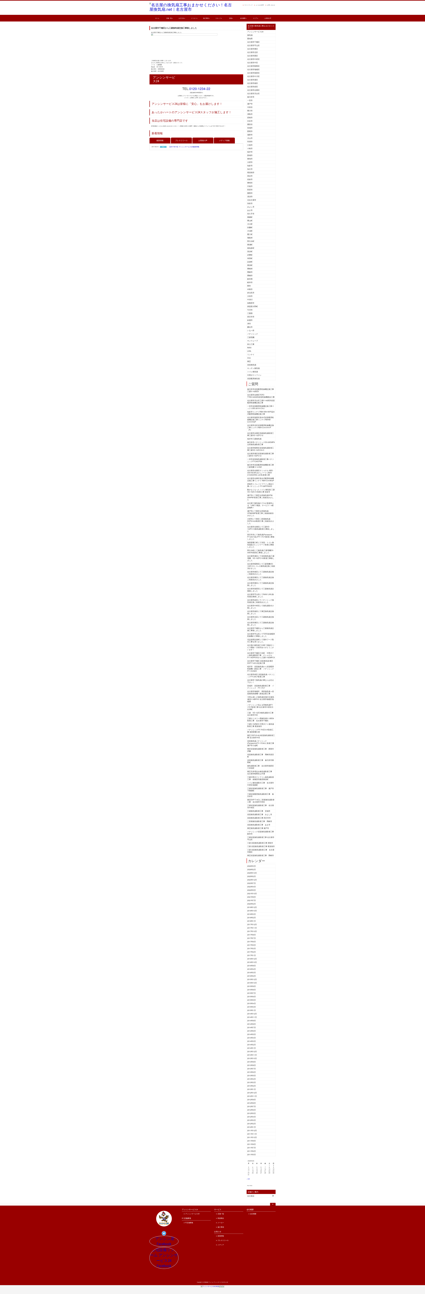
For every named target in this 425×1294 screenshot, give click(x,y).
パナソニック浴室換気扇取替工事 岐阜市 (260, 832)
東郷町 (250, 217)
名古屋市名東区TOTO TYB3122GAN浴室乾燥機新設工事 (261, 395)
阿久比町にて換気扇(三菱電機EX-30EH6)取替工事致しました (260, 551)
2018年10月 (252, 910)
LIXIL (249, 351)
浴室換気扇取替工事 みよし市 (259, 814)
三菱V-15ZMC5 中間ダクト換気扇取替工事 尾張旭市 (260, 725)
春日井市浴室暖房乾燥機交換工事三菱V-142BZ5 (260, 390)
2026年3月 (251, 866)
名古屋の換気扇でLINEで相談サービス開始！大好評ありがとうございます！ (260, 647)
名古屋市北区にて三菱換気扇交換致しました (260, 618)
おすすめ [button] (181, 18)
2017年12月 (252, 924)
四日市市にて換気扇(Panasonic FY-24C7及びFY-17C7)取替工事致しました (260, 536)
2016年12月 (252, 958)
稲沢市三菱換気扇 (254, 438)
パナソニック (252, 334)
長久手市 (250, 213)
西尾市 (250, 131)
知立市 (250, 169)
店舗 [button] (230, 18)
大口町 (250, 224)
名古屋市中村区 (253, 59)
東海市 (250, 158)
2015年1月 (251, 1010)
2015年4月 (251, 1003)
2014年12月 (252, 1013)
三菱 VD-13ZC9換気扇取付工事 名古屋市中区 (260, 713)
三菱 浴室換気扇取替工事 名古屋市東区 (260, 850)
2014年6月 (251, 1031)
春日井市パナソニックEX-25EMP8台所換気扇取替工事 (261, 443)
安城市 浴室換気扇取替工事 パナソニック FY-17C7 (260, 686)
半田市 (250, 107)
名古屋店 (250, 1196)
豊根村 (250, 268)
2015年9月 (251, 986)
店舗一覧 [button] (169, 18)
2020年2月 (251, 904)
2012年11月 (252, 1096)
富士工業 (250, 344)
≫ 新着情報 (220, 1236)
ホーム (157, 18)
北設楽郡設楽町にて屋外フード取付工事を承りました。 (260, 640)
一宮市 (250, 100)
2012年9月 (251, 1099)
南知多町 (250, 248)
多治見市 (250, 292)
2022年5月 (251, 890)
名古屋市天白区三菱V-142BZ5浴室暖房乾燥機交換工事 (261, 401)
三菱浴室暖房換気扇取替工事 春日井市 (260, 795)
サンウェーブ (252, 340)
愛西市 (250, 193)
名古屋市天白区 (253, 93)
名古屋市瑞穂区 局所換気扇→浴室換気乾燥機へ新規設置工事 (260, 692)
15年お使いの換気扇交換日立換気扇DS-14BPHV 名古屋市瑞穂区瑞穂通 (260, 699)
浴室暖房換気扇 (253, 378)
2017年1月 (251, 955)
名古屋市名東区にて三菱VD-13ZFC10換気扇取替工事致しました (260, 528)
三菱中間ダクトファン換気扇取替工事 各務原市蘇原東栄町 (260, 778)
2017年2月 (251, 952)
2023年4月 (251, 886)
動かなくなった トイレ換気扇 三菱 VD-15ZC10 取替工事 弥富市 (261, 490)
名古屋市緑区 (252, 86)
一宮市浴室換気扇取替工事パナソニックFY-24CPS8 (260, 460)
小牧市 (250, 148)
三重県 (250, 313)
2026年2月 (251, 869)
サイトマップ (248, 5)
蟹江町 (250, 234)
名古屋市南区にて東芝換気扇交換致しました (260, 612)
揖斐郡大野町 (252, 306)
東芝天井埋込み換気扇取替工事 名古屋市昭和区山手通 (260, 772)
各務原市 (250, 303)
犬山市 (250, 138)
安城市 (250, 128)
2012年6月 (251, 1110)
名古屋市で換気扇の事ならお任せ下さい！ (260, 681)
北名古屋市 (251, 200)
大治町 (250, 231)
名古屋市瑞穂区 (253, 69)
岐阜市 (250, 282)
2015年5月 (251, 1000)
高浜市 (250, 176)
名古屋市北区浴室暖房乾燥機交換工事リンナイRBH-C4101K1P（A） (260, 427)
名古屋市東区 (252, 49)
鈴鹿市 (250, 320)
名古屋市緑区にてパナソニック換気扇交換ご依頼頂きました (260, 601)
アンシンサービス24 (255, 31)
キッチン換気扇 (253, 368)
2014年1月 (251, 1048)
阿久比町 (250, 241)
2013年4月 (251, 1079)
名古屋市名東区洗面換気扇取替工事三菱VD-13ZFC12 (260, 434)
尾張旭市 (250, 172)
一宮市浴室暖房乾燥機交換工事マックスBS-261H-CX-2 (260, 407)
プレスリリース (181, 140)
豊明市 (250, 182)
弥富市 (250, 203)
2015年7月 (251, 993)
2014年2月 (251, 1044)
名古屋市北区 (252, 52)
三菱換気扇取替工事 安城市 (258, 811)
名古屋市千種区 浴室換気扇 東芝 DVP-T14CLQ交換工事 (260, 662)
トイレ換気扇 (252, 371)
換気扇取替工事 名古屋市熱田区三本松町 (260, 766)
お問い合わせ (271, 5)
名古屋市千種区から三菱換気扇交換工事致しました (174, 28)
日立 (249, 358)
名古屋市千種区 (253, 42)
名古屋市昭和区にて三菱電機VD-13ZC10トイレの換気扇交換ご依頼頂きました (261, 566)
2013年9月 (251, 1061)
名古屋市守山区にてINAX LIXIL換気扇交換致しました (260, 595)
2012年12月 (252, 1092)
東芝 (249, 361)
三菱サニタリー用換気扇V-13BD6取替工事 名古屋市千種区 (260, 719)
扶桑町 (250, 227)
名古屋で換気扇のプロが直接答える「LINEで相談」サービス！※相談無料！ (260, 505)
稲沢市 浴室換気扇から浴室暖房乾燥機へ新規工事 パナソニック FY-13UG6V (261, 668)
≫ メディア (220, 1245)
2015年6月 (251, 996)
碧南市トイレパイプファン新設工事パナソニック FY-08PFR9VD (260, 485)
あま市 (250, 210)
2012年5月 (251, 1113)
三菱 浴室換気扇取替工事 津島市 (260, 843)
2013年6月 (251, 1072)
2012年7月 (251, 1106)
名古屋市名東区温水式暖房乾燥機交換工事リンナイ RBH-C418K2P (260, 479)
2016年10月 (252, 962)
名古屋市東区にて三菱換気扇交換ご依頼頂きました (260, 578)
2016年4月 (251, 969)
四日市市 (250, 316)
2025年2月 (251, 876)
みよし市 (250, 206)
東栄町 (250, 265)
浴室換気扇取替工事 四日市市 (259, 818)
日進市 (250, 186)
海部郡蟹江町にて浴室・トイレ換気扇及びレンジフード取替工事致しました (260, 544)
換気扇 (250, 35)
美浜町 (250, 251)
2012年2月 (251, 1123)
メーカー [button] (193, 18)
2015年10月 (252, 982)
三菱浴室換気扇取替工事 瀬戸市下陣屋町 (260, 789)
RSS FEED (249, 1185)
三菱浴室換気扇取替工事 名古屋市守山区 (260, 838)
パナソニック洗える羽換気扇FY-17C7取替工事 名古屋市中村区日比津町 (260, 707)
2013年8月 (251, 1065)
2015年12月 (252, 979)
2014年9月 (251, 1020)
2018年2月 (251, 917)
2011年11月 (252, 1134)
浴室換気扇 (251, 364)
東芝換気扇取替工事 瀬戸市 (258, 828)
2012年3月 (251, 1120)
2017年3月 (251, 948)
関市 (249, 285)
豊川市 (250, 110)
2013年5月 (251, 1075)
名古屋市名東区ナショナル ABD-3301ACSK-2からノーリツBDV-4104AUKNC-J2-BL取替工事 (260, 472)
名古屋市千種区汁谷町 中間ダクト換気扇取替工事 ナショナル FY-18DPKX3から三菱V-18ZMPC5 (261, 655)
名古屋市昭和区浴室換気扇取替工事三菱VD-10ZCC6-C (260, 449)
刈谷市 (250, 121)
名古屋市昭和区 (253, 66)
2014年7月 (251, 1027)
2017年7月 (251, 938)
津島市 (250, 114)
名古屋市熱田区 (253, 73)
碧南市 (250, 117)
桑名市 (250, 327)
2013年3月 (251, 1082)
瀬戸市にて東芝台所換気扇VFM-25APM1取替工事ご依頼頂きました (260, 497)
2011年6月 (251, 1151)
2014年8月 (251, 1024)
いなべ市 (250, 330)
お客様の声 (268, 18)
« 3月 (248, 1179)
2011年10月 (252, 1137)
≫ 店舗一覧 (220, 1214)
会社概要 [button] (242, 18)
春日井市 (250, 97)
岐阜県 (250, 279)
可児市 (250, 310)
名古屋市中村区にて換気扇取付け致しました (260, 606)
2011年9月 (251, 1140)
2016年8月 (251, 965)
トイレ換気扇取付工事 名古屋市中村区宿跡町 (260, 783)
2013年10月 (252, 1058)
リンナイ (250, 354)
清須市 (250, 196)
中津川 (250, 299)
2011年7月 (251, 1147)
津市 (249, 323)
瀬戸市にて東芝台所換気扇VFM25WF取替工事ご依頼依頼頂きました (260, 513)
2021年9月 (251, 897)
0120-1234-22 (199, 88)
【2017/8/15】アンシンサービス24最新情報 (184, 147)
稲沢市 (250, 152)
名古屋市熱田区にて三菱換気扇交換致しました (260, 589)
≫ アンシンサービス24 (191, 1214)
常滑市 (250, 141)
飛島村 (250, 237)
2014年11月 (252, 1017)
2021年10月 (252, 893)
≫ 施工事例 (220, 1227)
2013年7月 (251, 1068)
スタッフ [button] (218, 18)
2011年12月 (252, 1130)
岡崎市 (250, 272)
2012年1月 (251, 1127)
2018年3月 (251, 914)
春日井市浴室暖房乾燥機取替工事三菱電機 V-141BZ (260, 465)
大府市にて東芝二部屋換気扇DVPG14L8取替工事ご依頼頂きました (260, 521)
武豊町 (250, 255)
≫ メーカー (220, 1223)
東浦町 (250, 244)
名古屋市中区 (252, 62)
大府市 (250, 162)
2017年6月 (251, 941)
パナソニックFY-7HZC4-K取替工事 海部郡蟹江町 (260, 730)
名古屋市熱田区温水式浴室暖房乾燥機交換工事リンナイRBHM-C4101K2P (260, 419)
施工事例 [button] (206, 18)
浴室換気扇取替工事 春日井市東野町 (260, 761)
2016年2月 (251, 976)
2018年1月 (251, 921)
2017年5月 (251, 945)
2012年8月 (251, 1103)
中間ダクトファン (254, 375)
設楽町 (250, 261)
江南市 (250, 145)
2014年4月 (251, 1037)
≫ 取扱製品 (220, 1218)
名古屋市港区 (252, 79)
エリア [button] (255, 18)
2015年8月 (251, 989)
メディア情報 (224, 140)
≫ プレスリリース (222, 1240)
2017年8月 (251, 934)
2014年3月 (251, 1041)
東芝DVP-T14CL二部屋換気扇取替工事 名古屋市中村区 (260, 800)
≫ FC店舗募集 (188, 1223)
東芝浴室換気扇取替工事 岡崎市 (260, 855)
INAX (249, 347)
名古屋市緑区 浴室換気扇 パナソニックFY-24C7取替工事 (261, 675)
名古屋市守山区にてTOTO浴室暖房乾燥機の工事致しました (261, 635)
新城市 (250, 155)
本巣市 (250, 289)
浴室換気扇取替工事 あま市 (258, 824)
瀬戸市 (250, 103)
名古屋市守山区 (253, 45)
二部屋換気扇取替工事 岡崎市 (259, 821)
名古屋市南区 (252, 83)
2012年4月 (251, 1116)
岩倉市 (250, 179)
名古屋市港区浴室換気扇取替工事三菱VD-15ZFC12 (260, 454)
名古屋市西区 (252, 55)
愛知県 (250, 38)
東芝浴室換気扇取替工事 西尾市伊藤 (260, 750)
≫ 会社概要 (252, 1214)
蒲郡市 (250, 134)
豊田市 (250, 124)
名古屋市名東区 (253, 90)
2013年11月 (252, 1055)
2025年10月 (252, 873)
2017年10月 (252, 931)
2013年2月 (251, 1086)
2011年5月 (251, 1154)
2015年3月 (251, 1007)
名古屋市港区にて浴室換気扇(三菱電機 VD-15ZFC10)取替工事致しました (260, 558)
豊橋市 (250, 275)
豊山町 (250, 220)
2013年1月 (251, 1089)
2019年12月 (252, 907)
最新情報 (159, 140)
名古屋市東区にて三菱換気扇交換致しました (260, 584)
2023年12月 (252, 879)
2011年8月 (251, 1144)
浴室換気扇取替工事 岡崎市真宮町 (260, 755)
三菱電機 (250, 337)
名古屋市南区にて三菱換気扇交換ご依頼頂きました (260, 572)
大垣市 (250, 296)
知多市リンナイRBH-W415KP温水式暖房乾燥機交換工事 (261, 412)
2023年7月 (251, 883)
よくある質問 (260, 5)
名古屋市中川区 (253, 76)
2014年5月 (251, 1034)
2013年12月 (252, 1051)
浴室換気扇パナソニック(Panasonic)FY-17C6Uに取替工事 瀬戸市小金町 (260, 743)
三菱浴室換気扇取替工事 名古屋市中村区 (260, 806)
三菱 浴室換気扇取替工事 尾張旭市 (261, 846)
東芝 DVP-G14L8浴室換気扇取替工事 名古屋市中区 (261, 736)
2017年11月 (252, 928)
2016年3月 (251, 972)
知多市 (250, 165)
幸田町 (250, 258)
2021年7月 (251, 900)
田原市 (250, 189)
